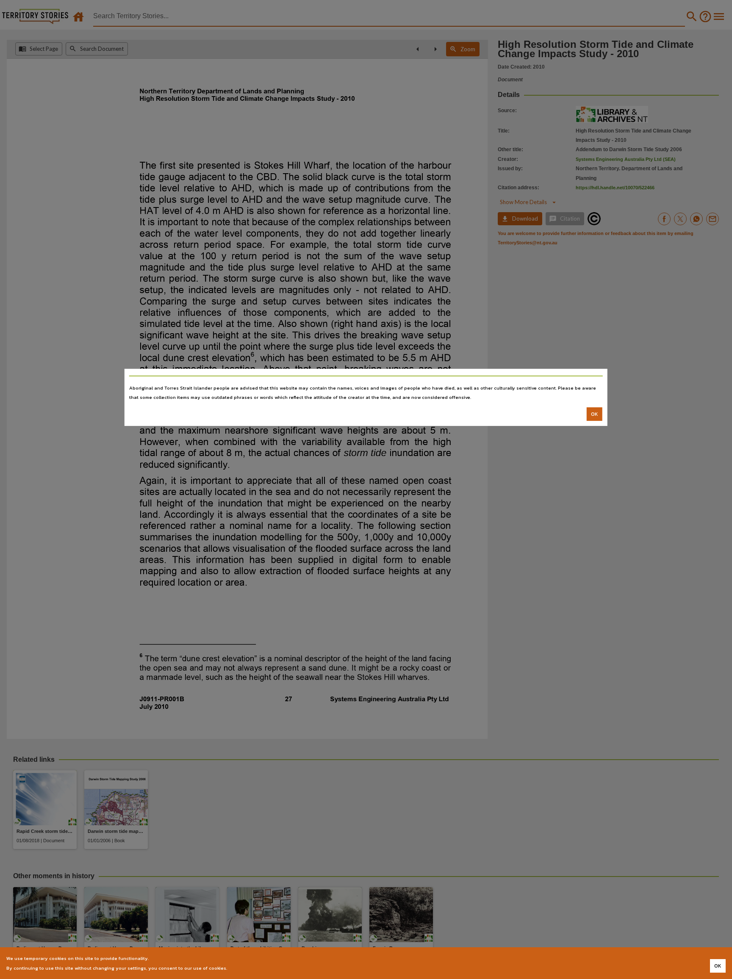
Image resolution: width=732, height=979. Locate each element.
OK (594, 414)
